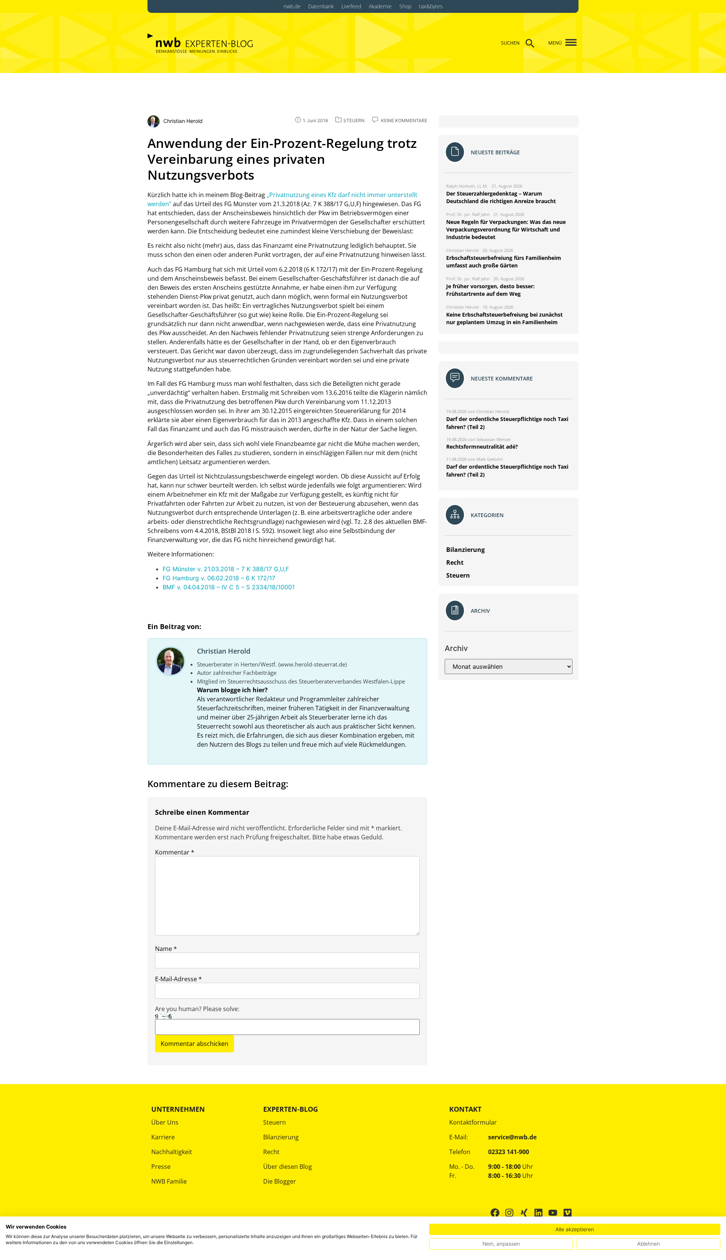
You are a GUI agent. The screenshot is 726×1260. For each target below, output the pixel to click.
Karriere (163, 1137)
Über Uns (164, 1122)
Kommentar (174, 852)
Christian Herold (223, 651)
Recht (271, 1152)
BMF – (229, 587)
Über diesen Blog (287, 1166)
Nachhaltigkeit (171, 1152)
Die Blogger (279, 1181)
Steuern (274, 1122)
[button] (568, 43)
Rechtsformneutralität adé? (482, 446)
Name (166, 949)
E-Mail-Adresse (178, 979)
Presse (161, 1166)
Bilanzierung (281, 1137)
